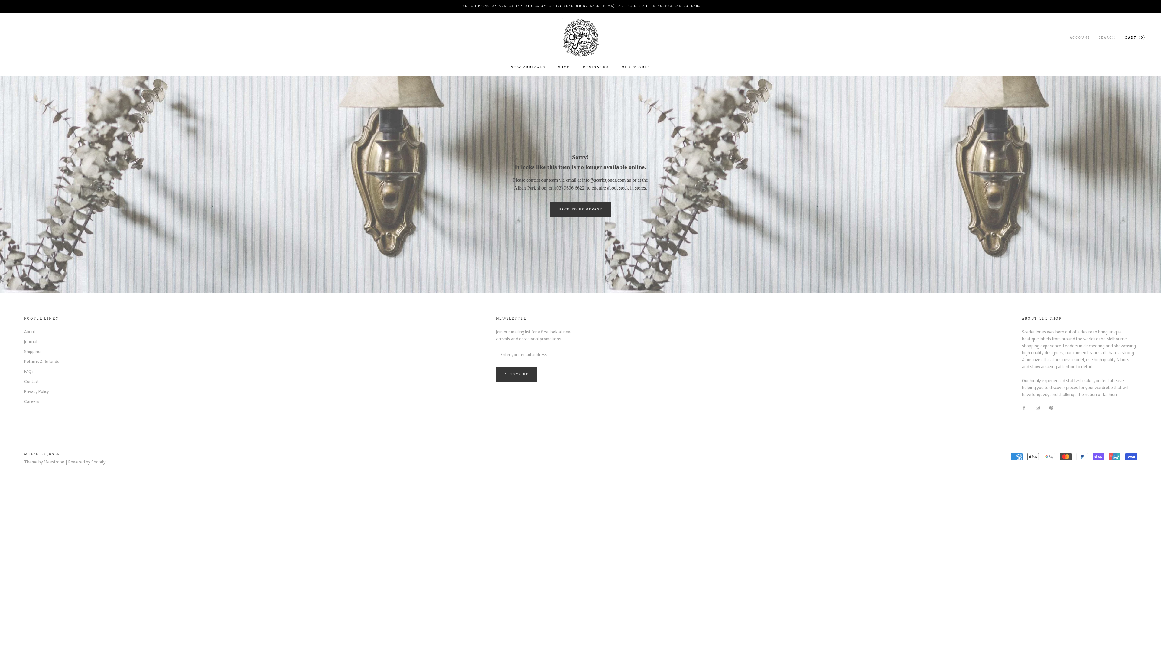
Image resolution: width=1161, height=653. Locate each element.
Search (1107, 38)
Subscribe (517, 375)
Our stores (636, 67)
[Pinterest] (1051, 407)
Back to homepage (580, 210)
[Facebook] (1024, 407)
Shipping (32, 351)
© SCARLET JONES (41, 454)
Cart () (1135, 38)
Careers (31, 401)
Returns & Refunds (41, 361)
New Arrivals (528, 67)
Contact (31, 381)
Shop (564, 67)
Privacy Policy (36, 391)
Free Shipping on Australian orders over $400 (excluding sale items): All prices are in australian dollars (580, 6)
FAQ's (29, 371)
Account (1080, 38)
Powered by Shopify (87, 462)
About (29, 331)
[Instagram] (1038, 407)
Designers (596, 67)
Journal (30, 341)
